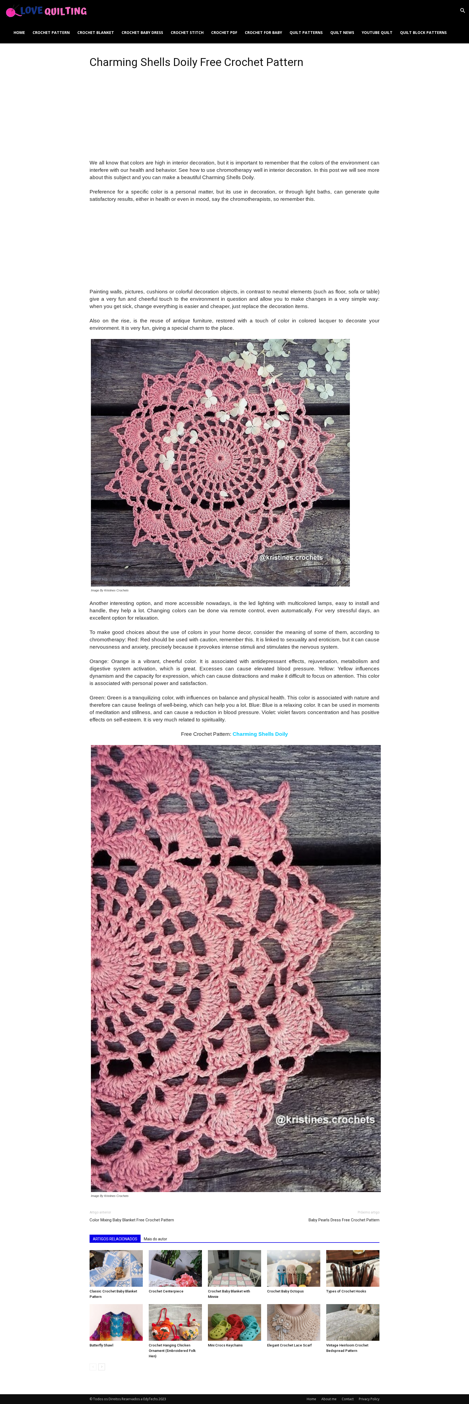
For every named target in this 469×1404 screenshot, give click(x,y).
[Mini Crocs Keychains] (234, 1322)
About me (329, 1399)
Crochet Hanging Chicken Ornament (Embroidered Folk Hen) (172, 1350)
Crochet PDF (224, 32)
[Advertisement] (234, 119)
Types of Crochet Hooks (346, 1291)
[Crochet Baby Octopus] (293, 1268)
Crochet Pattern (51, 32)
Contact (348, 1399)
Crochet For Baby (263, 32)
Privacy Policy (369, 1399)
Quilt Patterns (306, 32)
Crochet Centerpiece (166, 1291)
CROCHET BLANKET (95, 32)
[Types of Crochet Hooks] (352, 1268)
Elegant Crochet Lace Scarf (289, 1345)
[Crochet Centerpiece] (175, 1268)
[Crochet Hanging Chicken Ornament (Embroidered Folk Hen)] (175, 1322)
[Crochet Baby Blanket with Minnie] (234, 1268)
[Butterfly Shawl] (116, 1322)
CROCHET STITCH (187, 32)
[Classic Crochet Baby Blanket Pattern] (116, 1268)
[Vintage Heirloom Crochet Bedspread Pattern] (352, 1322)
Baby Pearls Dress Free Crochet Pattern (344, 1220)
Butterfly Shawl (101, 1345)
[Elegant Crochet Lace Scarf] (293, 1322)
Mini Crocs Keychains (225, 1345)
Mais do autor (155, 1239)
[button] (462, 11)
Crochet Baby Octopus (285, 1291)
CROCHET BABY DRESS (142, 32)
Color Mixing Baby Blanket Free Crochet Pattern (132, 1220)
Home (19, 32)
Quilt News (342, 32)
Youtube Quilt (377, 32)
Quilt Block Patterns (423, 32)
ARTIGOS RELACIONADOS (115, 1239)
